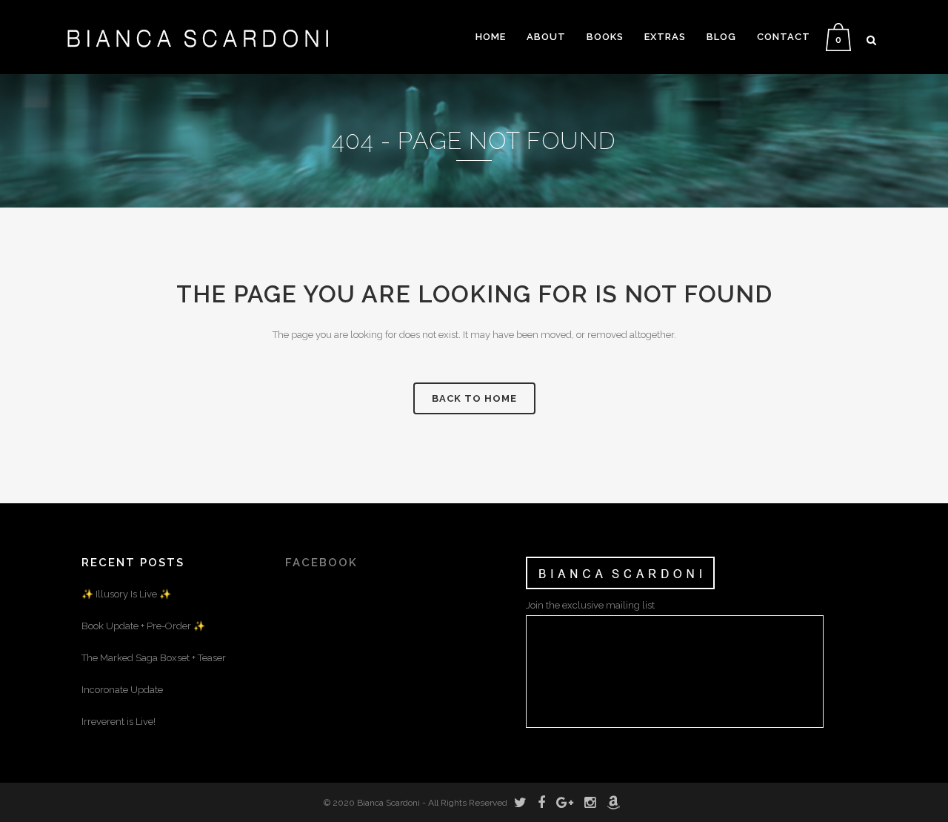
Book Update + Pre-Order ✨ (143, 626)
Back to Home (474, 398)
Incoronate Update (122, 689)
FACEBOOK (321, 562)
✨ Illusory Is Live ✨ (126, 594)
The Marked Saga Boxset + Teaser (153, 657)
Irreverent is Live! (118, 721)
